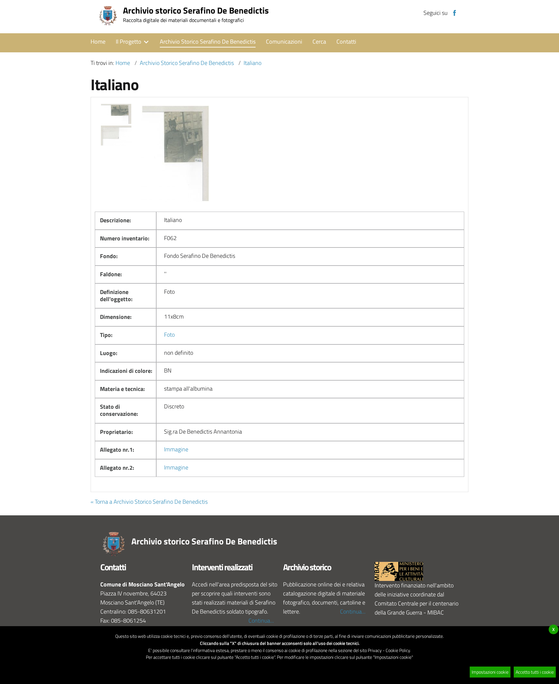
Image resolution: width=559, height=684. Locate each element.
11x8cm (174, 316)
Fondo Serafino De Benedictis (199, 255)
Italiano (252, 62)
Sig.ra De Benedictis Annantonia (203, 431)
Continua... (261, 620)
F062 (170, 238)
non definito (178, 352)
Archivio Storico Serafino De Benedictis (187, 62)
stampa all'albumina (188, 388)
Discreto (174, 406)
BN (167, 370)
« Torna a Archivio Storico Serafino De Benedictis (149, 501)
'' (165, 273)
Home (122, 62)
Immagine (176, 449)
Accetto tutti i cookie (535, 671)
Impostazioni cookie (490, 671)
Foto (169, 291)
